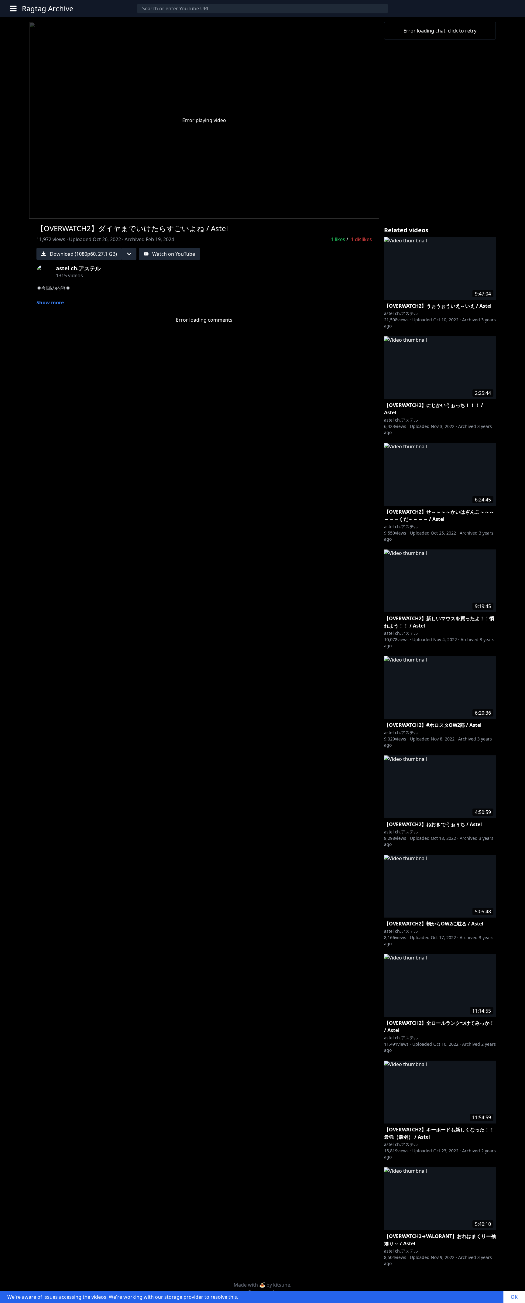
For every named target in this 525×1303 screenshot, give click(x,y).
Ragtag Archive (48, 8)
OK (514, 1297)
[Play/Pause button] (43, 211)
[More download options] (129, 254)
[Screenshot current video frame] (350, 210)
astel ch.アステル (401, 313)
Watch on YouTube (173, 254)
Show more (50, 302)
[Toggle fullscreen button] (364, 210)
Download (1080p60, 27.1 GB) (83, 254)
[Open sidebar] (13, 8)
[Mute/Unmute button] (58, 211)
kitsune (281, 1284)
